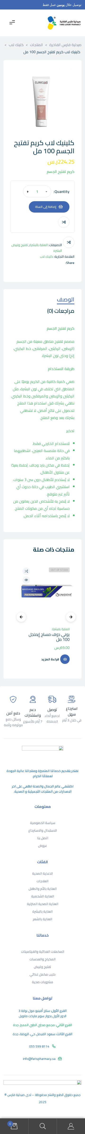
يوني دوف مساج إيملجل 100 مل (49, 636)
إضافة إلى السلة (45, 207)
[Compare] (63, 222)
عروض (42, 846)
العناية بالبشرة (38, 245)
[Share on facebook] (62, 262)
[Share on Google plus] (42, 262)
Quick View (26, 580)
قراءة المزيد (50, 659)
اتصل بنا (42, 838)
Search (42, 1126)
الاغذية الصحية (42, 873)
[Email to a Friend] (32, 262)
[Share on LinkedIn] (52, 262)
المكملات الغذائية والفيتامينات (42, 951)
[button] (18, 75)
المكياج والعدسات (42, 959)
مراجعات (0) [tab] (60, 311)
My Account (71, 1126)
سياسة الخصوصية (42, 823)
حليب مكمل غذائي (42, 974)
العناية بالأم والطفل (43, 889)
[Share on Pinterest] (37, 262)
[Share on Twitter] (57, 262)
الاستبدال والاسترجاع (42, 830)
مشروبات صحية (42, 982)
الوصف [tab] (65, 300)
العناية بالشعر (42, 919)
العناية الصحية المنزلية (42, 904)
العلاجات (42, 881)
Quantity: (61, 191)
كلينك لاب (46, 256)
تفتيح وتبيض (42, 967)
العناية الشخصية (42, 896)
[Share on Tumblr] (47, 262)
